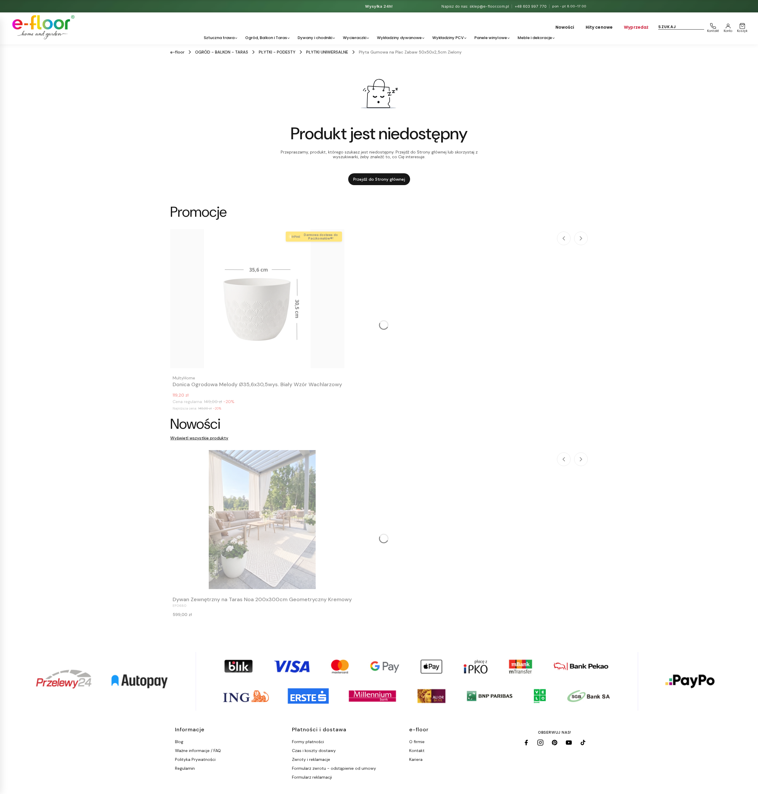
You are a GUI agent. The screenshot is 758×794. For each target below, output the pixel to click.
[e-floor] (42, 27)
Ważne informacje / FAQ (198, 750)
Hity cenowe (599, 27)
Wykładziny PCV (448, 38)
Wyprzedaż (636, 27)
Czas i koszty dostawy (314, 750)
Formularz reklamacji (312, 777)
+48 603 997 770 (531, 6)
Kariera (416, 759)
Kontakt (417, 750)
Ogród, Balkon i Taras (266, 38)
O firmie (417, 741)
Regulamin (185, 768)
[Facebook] (526, 742)
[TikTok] (583, 742)
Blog (179, 741)
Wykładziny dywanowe (399, 38)
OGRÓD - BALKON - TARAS (221, 52)
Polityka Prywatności (195, 759)
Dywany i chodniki (315, 38)
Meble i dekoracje (535, 38)
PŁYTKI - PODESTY (277, 52)
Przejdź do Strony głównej (379, 179)
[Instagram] (540, 742)
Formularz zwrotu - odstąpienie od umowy (334, 768)
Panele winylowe (490, 38)
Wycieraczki (354, 38)
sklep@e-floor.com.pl (489, 6)
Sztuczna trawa (219, 38)
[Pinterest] (554, 742)
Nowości (564, 27)
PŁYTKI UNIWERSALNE (327, 52)
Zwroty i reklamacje (311, 759)
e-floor (177, 52)
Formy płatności (308, 741)
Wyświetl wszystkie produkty (199, 438)
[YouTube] (569, 742)
